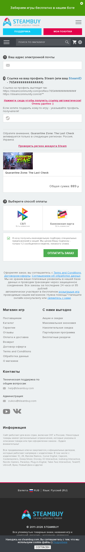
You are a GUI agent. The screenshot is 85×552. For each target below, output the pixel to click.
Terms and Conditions (67, 272)
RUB (36, 490)
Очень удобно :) (42, 102)
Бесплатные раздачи (56, 337)
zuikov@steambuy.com (22, 401)
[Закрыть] (81, 3)
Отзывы (8, 332)
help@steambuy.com (21, 388)
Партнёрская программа (58, 332)
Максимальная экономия (59, 323)
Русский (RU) (59, 490)
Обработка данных (16, 356)
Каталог (8, 323)
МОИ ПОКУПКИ (63, 31)
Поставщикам (12, 318)
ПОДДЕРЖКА (22, 31)
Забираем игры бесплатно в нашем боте (42, 8)
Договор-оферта (14, 346)
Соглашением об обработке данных (56, 275)
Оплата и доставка (15, 337)
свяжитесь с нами (59, 298)
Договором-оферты (17, 275)
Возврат (8, 342)
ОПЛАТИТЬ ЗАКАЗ (60, 253)
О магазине (10, 361)
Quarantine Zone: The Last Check (26, 172)
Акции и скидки (52, 318)
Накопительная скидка (57, 327)
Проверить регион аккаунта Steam (42, 146)
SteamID (75, 78)
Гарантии (9, 327)
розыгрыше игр (69, 291)
